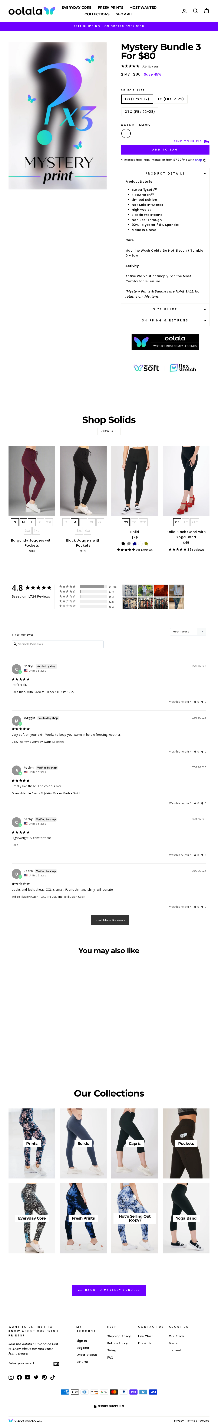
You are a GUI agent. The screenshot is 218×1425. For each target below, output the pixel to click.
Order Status (86, 1355)
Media (173, 1343)
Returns (82, 1362)
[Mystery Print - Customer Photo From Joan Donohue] (130, 590)
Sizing (111, 1350)
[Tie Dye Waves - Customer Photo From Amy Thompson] (176, 603)
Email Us (145, 1343)
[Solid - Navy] (135, 544)
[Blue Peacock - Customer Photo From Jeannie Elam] (161, 603)
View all (109, 431)
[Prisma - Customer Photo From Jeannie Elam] (145, 603)
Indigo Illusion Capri (25, 897)
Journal (175, 1350)
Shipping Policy (119, 1336)
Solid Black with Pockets (28, 692)
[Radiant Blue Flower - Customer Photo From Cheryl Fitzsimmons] (130, 603)
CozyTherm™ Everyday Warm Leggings (38, 742)
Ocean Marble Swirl (25, 793)
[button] (196, 702)
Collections (97, 14)
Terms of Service (197, 1420)
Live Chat (145, 1336)
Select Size (133, 90)
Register (82, 1348)
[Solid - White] (140, 544)
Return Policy (117, 1343)
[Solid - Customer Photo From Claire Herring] (161, 590)
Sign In (81, 1341)
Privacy (179, 1420)
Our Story (176, 1336)
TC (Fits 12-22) (171, 99)
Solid (15, 845)
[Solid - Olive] (146, 544)
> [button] (110, 920)
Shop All (124, 14)
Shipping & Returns (165, 320)
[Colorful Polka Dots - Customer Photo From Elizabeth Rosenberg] (176, 590)
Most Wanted (142, 8)
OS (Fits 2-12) (137, 99)
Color (135, 125)
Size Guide (165, 309)
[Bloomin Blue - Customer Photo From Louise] (145, 590)
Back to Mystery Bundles (112, 1290)
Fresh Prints (110, 8)
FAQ (110, 1358)
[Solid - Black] (123, 544)
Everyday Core (77, 8)
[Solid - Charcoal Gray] (129, 544)
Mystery (126, 133)
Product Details (165, 174)
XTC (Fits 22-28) (140, 111)
